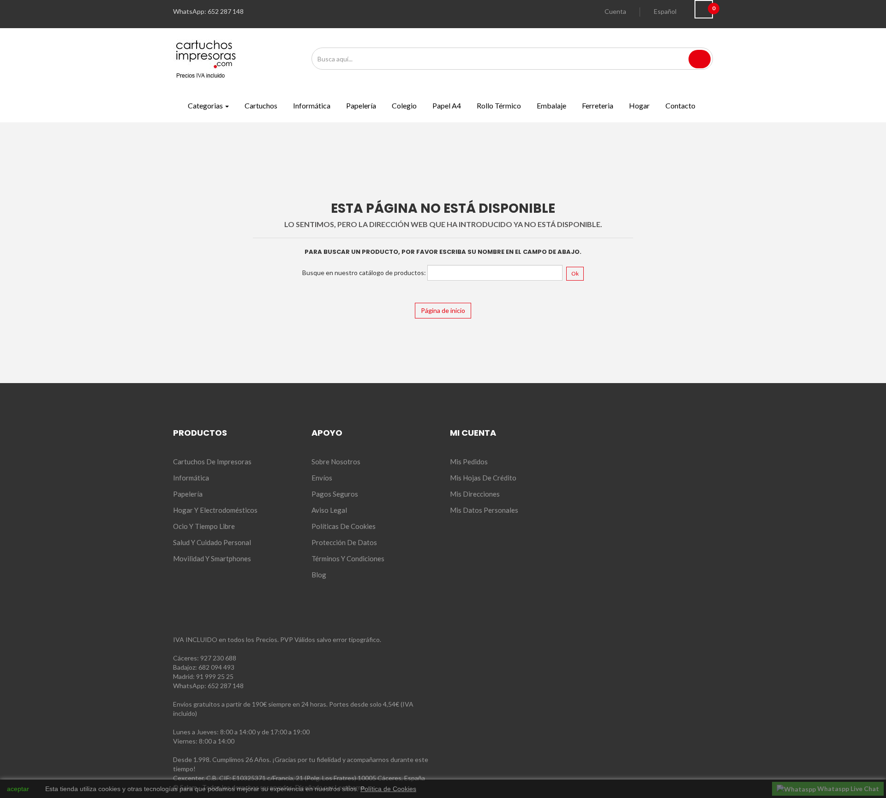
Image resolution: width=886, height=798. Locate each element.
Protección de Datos (344, 542)
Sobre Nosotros (335, 461)
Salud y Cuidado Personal (212, 542)
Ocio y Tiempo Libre (204, 526)
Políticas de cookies (343, 526)
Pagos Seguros (334, 494)
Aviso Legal (329, 510)
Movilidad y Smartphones (212, 558)
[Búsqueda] (699, 59)
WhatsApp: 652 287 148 (208, 686)
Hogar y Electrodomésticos (215, 510)
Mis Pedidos (469, 461)
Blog (318, 574)
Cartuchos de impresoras (212, 461)
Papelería (188, 494)
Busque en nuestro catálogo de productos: (364, 272)
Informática (191, 478)
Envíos (321, 478)
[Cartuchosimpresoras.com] (206, 58)
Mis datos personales (484, 510)
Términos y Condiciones (347, 558)
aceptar (18, 788)
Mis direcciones (475, 494)
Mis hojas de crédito (483, 478)
